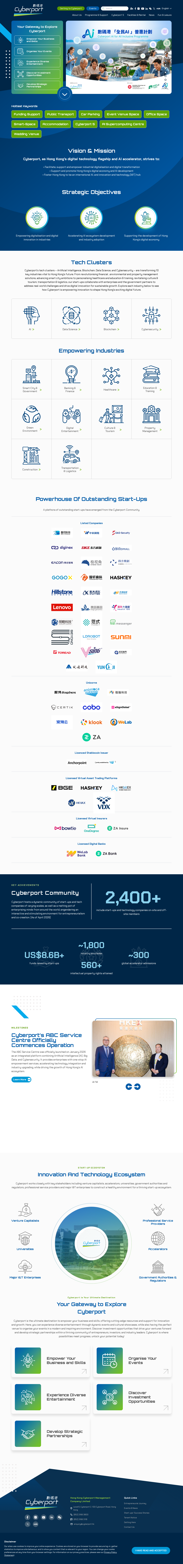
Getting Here (130, 1522)
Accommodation (55, 124)
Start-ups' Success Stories (136, 1513)
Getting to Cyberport (71, 8)
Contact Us (129, 1527)
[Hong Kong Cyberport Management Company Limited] (13, 13)
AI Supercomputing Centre (123, 124)
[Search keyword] (103, 8)
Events (92, 8)
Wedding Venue (26, 134)
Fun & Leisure (165, 14)
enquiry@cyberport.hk (84, 1524)
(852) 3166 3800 (81, 1514)
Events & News (131, 1508)
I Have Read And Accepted (151, 1550)
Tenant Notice (130, 1517)
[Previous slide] (129, 1086)
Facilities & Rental (136, 14)
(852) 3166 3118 (80, 1519)
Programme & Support (96, 14)
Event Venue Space (123, 114)
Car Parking (90, 114)
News (151, 14)
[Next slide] (137, 1086)
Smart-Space (24, 124)
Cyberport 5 (118, 14)
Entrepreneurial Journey (135, 1503)
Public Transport (60, 114)
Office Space (156, 114)
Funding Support (27, 114)
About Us (77, 14)
